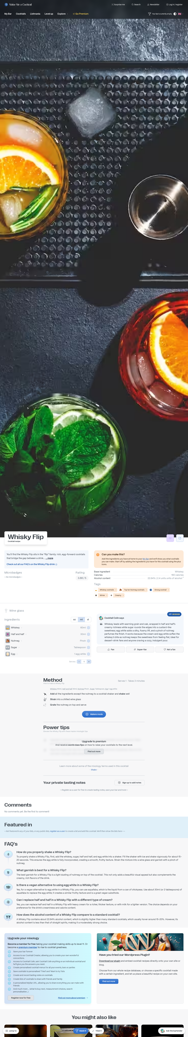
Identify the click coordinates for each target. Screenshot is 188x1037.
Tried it (99, 1031)
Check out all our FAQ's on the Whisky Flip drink (31, 564)
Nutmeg (15, 640)
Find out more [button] (94, 751)
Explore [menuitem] (62, 13)
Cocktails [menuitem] (21, 13)
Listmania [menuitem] (35, 13)
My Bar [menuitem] (8, 13)
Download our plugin (109, 961)
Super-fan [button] (142, 649)
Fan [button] (112, 649)
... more (49, 558)
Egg (13, 654)
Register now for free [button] (20, 998)
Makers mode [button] (96, 714)
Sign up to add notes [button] (131, 782)
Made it (82, 1031)
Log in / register (175, 4)
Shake (94, 770)
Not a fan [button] (171, 649)
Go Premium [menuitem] (81, 13)
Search (137, 4)
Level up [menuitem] (49, 13)
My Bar (146, 559)
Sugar (14, 647)
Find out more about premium (71, 998)
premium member (28, 947)
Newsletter (154, 4)
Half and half (17, 634)
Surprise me (119, 4)
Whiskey (15, 627)
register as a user (57, 831)
